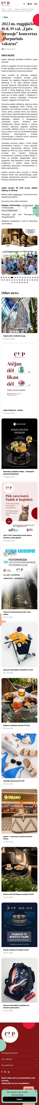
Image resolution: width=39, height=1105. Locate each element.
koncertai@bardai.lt (10, 210)
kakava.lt (17, 194)
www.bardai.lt (27, 205)
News (10, 9)
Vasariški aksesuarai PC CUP (13, 781)
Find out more (17, 1095)
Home (4, 9)
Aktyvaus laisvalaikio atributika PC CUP (18, 670)
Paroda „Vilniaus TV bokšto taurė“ (16, 950)
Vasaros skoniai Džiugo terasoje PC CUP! (18, 894)
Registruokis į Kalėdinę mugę (14, 336)
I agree (19, 1099)
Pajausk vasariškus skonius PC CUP (16, 725)
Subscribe (28, 1089)
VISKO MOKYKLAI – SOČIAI (13, 410)
